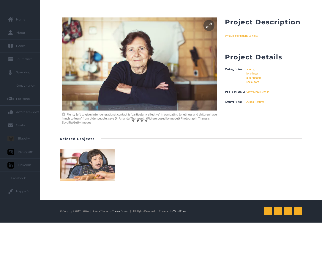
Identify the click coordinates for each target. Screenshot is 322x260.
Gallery (91, 164)
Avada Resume (255, 101)
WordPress (179, 211)
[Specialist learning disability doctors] (87, 165)
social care (252, 81)
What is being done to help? (241, 35)
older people (253, 77)
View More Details (257, 91)
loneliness (252, 73)
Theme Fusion (120, 211)
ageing (250, 69)
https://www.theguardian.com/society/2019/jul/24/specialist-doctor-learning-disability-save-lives (82, 164)
